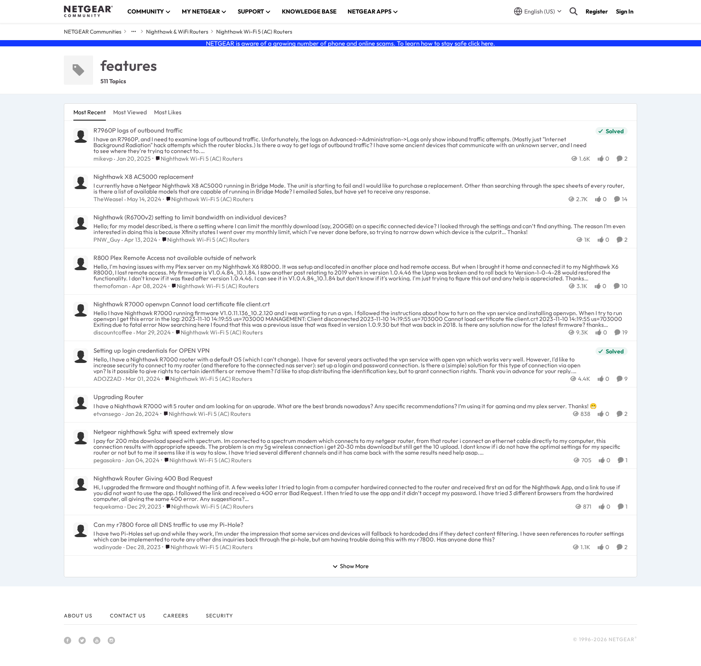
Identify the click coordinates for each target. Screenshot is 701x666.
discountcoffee (112, 332)
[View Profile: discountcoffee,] (80, 309)
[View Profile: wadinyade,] (80, 530)
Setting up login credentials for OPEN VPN (151, 350)
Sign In (624, 11)
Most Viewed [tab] (130, 112)
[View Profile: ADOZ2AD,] (80, 355)
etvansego (107, 414)
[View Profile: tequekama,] (80, 483)
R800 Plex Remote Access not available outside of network (174, 257)
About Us (78, 615)
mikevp (102, 158)
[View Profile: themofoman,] (80, 263)
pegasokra (107, 460)
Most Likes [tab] (167, 112)
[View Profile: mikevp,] (80, 135)
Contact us (128, 615)
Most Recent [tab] (89, 112)
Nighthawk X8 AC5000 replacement (143, 176)
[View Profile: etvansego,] (80, 402)
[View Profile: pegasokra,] (80, 437)
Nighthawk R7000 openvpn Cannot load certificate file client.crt (181, 304)
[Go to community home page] (88, 11)
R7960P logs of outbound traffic (138, 130)
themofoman (110, 286)
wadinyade (107, 547)
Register (597, 11)
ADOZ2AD (107, 379)
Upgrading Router (118, 397)
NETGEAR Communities (92, 31)
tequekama (108, 506)
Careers (175, 615)
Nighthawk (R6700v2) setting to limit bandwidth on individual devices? (190, 217)
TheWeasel (108, 199)
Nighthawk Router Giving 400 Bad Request (152, 478)
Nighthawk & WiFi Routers (177, 31)
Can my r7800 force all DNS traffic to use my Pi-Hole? (168, 524)
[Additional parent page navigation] (133, 31)
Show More (354, 566)
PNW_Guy (106, 239)
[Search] (573, 11)
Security (219, 615)
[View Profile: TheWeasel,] (80, 182)
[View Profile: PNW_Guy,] (80, 222)
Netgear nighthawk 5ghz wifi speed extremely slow (163, 432)
